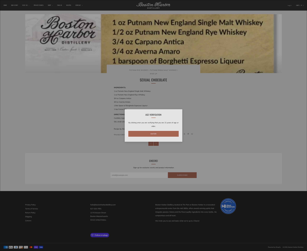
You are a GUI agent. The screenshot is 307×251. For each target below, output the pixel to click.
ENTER (153, 134)
